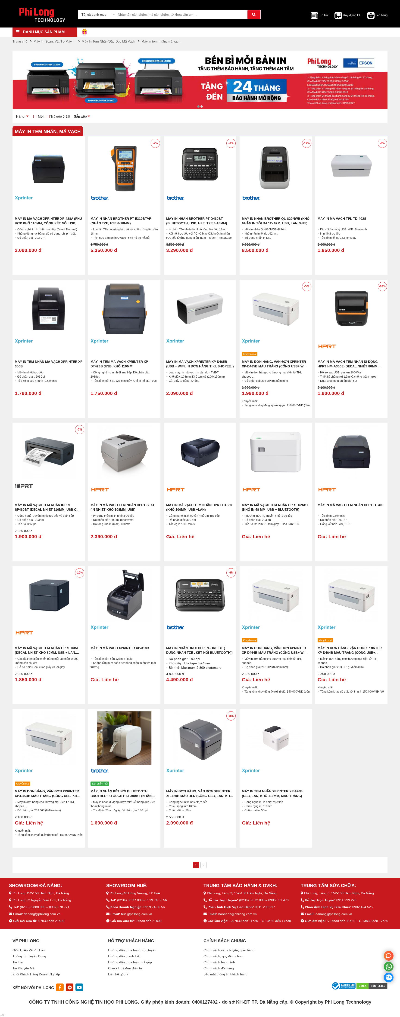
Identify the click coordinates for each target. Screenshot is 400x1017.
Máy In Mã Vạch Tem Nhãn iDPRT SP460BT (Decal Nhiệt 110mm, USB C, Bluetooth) (46, 509)
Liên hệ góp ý (118, 974)
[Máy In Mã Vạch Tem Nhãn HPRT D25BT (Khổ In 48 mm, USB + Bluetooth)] (275, 452)
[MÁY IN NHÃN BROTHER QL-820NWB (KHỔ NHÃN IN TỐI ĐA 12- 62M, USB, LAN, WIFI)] (275, 166)
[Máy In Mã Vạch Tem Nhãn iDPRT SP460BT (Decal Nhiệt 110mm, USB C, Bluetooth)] (48, 452)
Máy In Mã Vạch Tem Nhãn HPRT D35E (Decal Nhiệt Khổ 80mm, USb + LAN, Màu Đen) (47, 652)
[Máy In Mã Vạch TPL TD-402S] (351, 166)
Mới (41, 116)
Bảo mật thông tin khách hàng (225, 974)
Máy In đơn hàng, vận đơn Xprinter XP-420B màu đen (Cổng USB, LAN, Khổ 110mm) (199, 795)
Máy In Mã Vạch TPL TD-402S (342, 218)
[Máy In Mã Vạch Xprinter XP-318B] (124, 595)
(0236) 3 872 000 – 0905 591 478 (264, 900)
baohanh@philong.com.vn (237, 914)
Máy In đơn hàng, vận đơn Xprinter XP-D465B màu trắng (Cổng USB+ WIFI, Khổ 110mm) (275, 366)
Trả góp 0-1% (60, 116)
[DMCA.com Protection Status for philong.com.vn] (372, 986)
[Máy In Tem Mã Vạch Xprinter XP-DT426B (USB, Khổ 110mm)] (124, 309)
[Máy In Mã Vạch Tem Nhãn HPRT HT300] (351, 452)
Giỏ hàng (381, 15)
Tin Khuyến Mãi (23, 968)
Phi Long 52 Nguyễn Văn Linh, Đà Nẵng (41, 900)
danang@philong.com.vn (42, 914)
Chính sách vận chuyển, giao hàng (228, 950)
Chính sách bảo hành (219, 962)
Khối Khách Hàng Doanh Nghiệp (36, 974)
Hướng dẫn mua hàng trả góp (130, 962)
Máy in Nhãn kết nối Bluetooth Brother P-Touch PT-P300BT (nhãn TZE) (121, 795)
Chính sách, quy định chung (223, 956)
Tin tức (324, 15)
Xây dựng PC (352, 15)
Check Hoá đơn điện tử (125, 968)
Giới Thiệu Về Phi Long (29, 950)
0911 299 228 (346, 900)
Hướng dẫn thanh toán (124, 956)
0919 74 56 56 (154, 907)
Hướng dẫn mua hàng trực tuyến (132, 950)
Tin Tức (18, 962)
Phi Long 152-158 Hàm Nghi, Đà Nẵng (40, 893)
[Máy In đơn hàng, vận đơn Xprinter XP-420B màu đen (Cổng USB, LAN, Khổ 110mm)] (200, 738)
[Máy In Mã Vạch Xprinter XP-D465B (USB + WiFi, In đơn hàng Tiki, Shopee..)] (200, 309)
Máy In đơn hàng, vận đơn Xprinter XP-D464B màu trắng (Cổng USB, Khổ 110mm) (47, 795)
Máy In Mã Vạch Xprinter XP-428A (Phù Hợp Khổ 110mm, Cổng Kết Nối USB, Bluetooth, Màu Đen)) (48, 223)
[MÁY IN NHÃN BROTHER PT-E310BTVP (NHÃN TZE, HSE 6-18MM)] (124, 166)
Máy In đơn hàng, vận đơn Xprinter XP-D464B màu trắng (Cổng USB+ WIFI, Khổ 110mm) (275, 652)
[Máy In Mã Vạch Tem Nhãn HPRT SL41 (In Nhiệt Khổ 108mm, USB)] (124, 452)
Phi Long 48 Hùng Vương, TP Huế (135, 893)
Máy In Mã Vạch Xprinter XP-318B (120, 648)
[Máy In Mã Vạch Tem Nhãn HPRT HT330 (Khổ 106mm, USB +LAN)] (200, 452)
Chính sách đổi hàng (218, 968)
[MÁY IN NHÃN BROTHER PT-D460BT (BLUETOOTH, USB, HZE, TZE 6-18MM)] (200, 166)
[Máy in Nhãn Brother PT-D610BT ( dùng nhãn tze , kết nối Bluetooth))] (200, 595)
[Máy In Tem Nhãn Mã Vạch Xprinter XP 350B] (48, 309)
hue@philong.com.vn (136, 914)
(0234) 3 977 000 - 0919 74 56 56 (142, 900)
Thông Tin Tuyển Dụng (29, 956)
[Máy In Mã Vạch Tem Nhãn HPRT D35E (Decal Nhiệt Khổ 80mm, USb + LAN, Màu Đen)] (48, 595)
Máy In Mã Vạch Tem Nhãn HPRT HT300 (351, 505)
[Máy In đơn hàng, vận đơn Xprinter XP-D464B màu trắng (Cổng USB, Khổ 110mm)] (48, 738)
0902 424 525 (362, 907)
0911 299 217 (265, 907)
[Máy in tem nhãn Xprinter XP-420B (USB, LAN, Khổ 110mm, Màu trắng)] (275, 738)
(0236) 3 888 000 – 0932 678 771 (44, 907)
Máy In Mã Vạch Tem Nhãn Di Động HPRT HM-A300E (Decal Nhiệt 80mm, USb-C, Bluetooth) (348, 366)
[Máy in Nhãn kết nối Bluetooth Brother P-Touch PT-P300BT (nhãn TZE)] (124, 738)
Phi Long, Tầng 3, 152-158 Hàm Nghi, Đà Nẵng (242, 893)
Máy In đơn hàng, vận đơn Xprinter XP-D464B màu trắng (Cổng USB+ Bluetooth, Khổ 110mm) (350, 652)
